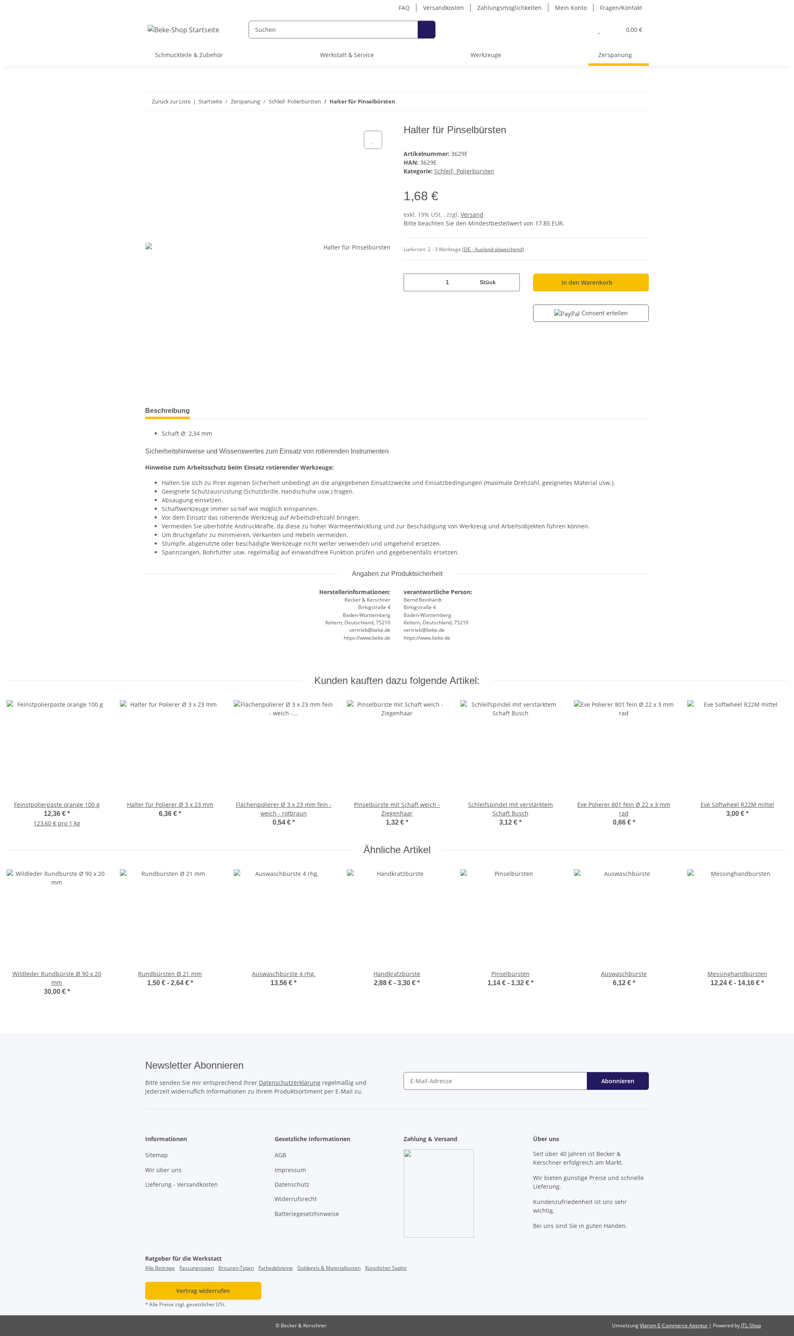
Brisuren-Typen (236, 1267)
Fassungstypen (196, 1267)
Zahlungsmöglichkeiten (509, 8)
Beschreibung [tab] (167, 410)
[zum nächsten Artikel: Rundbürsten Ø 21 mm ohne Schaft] (640, 101)
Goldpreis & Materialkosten (329, 1267)
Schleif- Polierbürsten (464, 171)
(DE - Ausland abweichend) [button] (493, 249)
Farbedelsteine (275, 1267)
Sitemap (156, 1155)
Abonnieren (617, 1081)
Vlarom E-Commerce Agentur (674, 1325)
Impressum (290, 1170)
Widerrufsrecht (296, 1199)
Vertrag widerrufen (203, 1291)
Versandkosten (443, 8)
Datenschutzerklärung (289, 1083)
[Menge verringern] (413, 282)
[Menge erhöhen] (510, 282)
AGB (280, 1155)
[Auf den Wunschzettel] (373, 140)
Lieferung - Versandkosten (181, 1184)
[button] (582, 29)
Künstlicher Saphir (386, 1267)
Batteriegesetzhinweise (307, 1214)
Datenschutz (292, 1184)
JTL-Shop (751, 1325)
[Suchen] (426, 29)
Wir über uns (163, 1170)
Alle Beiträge (160, 1267)
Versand (472, 214)
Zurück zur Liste (171, 101)
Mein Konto (571, 8)
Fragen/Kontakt (621, 8)
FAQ (404, 8)
